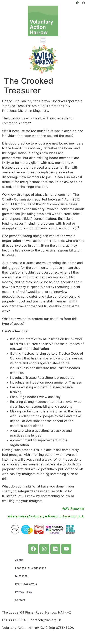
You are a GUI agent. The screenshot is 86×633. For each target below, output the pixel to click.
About (19, 559)
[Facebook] (77, 2)
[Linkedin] (55, 549)
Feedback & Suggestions (30, 567)
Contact (20, 599)
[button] (43, 40)
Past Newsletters (26, 583)
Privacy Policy (23, 591)
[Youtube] (66, 549)
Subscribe (21, 575)
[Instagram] (83, 2)
